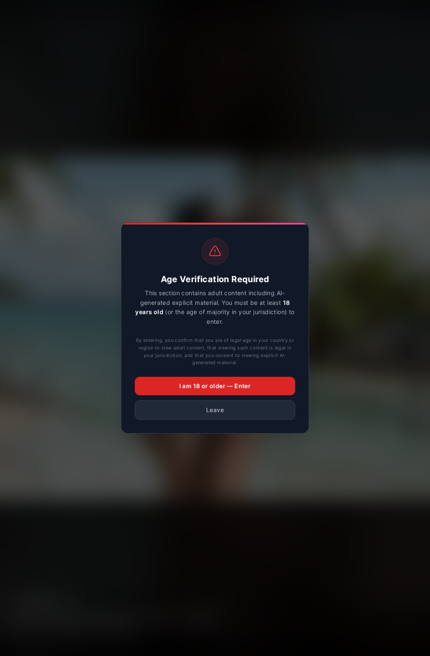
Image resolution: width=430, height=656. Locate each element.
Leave (215, 409)
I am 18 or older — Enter (215, 385)
